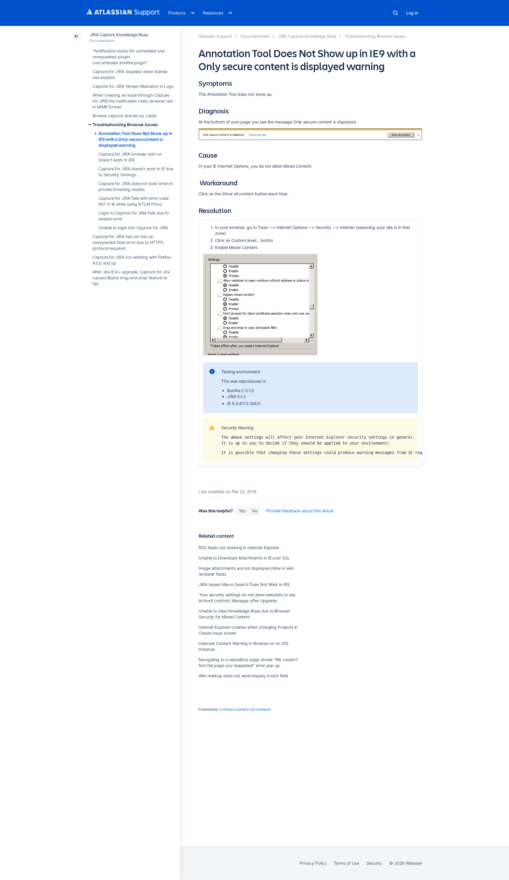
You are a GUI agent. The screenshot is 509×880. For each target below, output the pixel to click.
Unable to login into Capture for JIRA (133, 227)
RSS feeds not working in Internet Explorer (239, 547)
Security (374, 863)
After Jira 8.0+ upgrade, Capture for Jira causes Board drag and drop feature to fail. (131, 277)
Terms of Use (346, 863)
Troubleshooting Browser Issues (125, 124)
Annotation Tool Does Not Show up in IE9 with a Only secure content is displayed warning (135, 139)
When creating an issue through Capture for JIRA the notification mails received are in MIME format (132, 101)
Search (395, 13)
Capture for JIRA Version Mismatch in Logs (132, 86)
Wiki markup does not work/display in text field (243, 675)
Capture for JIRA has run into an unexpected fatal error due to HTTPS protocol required (127, 242)
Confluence (228, 709)
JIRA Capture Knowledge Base (119, 34)
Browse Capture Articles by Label (124, 115)
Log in (412, 12)
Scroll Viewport (258, 709)
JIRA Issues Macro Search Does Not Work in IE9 (244, 584)
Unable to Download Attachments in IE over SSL (244, 557)
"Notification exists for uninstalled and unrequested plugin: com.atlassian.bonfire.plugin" (128, 56)
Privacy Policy (313, 863)
